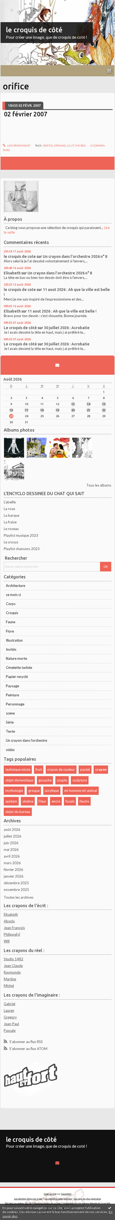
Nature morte (16, 658)
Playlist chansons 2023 (22, 549)
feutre (84, 801)
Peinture (12, 695)
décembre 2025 (16, 883)
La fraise (10, 522)
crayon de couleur (61, 769)
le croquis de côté (34, 30)
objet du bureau (17, 812)
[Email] (57, 365)
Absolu (9, 921)
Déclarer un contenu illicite (18, 1203)
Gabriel (9, 1004)
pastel (85, 769)
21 (88, 410)
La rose (9, 509)
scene (10, 713)
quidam (11, 801)
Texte (10, 731)
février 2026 (13, 869)
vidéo (10, 750)
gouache (45, 780)
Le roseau (11, 529)
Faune (10, 622)
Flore (10, 631)
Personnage (15, 704)
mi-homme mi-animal (80, 790)
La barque (11, 515)
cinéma (27, 801)
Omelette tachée (19, 667)
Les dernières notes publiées (58, 1198)
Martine (10, 979)
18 (42, 410)
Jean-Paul (11, 1024)
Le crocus (11, 542)
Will (7, 941)
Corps (11, 604)
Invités (11, 649)
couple (62, 780)
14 (88, 404)
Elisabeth (12, 273)
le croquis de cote (20, 256)
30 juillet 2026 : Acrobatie (67, 327)
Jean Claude (13, 966)
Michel (9, 986)
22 (103, 410)
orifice (48, 145)
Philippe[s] (12, 934)
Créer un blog (50, 1194)
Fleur (42, 801)
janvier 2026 (14, 876)
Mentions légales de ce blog (47, 1203)
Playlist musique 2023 (21, 535)
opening (60, 145)
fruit (39, 769)
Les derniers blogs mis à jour (28, 1198)
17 (26, 410)
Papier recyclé (17, 676)
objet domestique (19, 780)
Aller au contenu (14, 4)
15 (103, 404)
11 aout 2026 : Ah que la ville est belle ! (62, 311)
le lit (70, 145)
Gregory (10, 1017)
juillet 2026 (12, 836)
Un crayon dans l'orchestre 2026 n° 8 (75, 256)
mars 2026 (12, 863)
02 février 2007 (25, 113)
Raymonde (12, 972)
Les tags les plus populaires (87, 1198)
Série (10, 722)
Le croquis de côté (20, 327)
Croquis (12, 613)
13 (73, 404)
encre (56, 801)
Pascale (10, 1030)
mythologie (14, 790)
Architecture (15, 585)
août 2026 (12, 829)
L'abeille (10, 502)
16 (11, 410)
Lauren (9, 1010)
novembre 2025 (16, 889)
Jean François (14, 928)
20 (73, 410)
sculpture (79, 780)
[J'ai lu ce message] (110, 1208)
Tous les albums (98, 485)
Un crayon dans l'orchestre (26, 740)
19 (57, 410)
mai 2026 (11, 849)
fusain (70, 801)
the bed (80, 145)
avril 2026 (12, 856)
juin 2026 (11, 843)
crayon (101, 769)
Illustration (14, 640)
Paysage (12, 686)
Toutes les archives (18, 897)
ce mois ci (13, 595)
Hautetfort (66, 1194)
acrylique (52, 790)
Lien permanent (18, 145)
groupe (34, 790)
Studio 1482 (13, 959)
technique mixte (17, 769)
